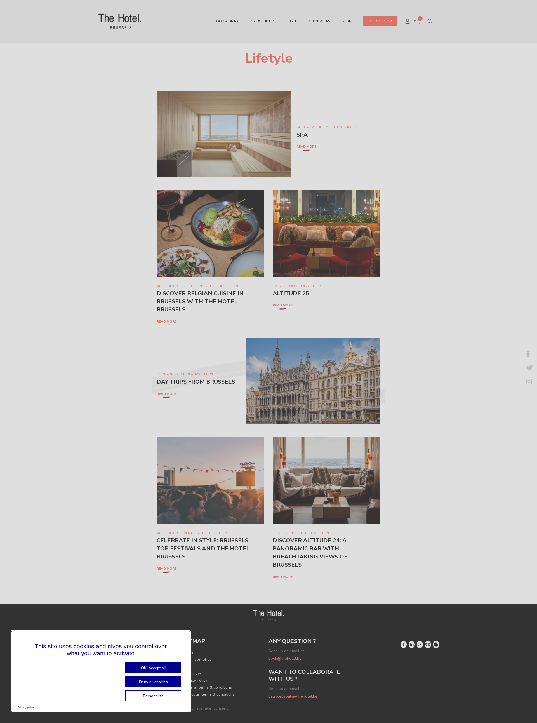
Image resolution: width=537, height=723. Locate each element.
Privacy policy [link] (26, 707)
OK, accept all (153, 668)
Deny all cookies (153, 682)
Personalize (153, 696)
